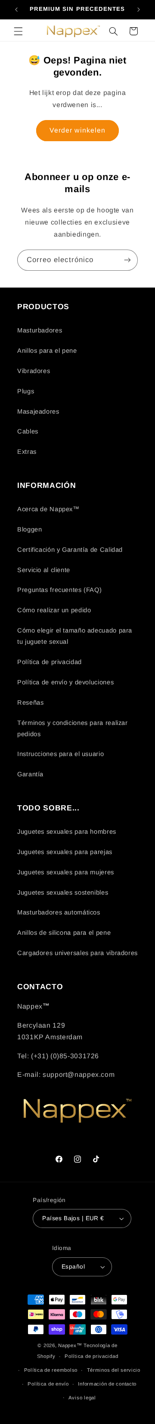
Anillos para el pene (47, 350)
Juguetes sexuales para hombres (66, 831)
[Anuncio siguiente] (138, 9)
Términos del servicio (113, 1370)
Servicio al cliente (43, 569)
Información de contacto (107, 1383)
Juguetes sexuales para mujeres (65, 872)
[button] (18, 31)
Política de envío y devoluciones (65, 682)
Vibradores (33, 370)
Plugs (25, 391)
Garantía (30, 774)
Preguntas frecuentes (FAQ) (59, 589)
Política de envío (48, 1383)
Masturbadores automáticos (58, 912)
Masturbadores (39, 330)
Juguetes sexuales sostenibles (62, 892)
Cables (27, 431)
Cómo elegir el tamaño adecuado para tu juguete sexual (74, 636)
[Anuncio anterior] (16, 9)
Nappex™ (70, 1345)
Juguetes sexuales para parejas (64, 851)
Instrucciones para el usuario (60, 753)
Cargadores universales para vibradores (77, 952)
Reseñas (30, 702)
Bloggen (29, 529)
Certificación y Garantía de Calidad (70, 549)
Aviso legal (82, 1397)
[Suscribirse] (127, 260)
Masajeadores (38, 411)
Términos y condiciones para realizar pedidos (72, 728)
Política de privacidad (49, 661)
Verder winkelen (77, 130)
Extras (27, 451)
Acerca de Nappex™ (48, 509)
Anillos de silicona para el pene (64, 932)
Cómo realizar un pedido (54, 610)
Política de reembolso (51, 1370)
